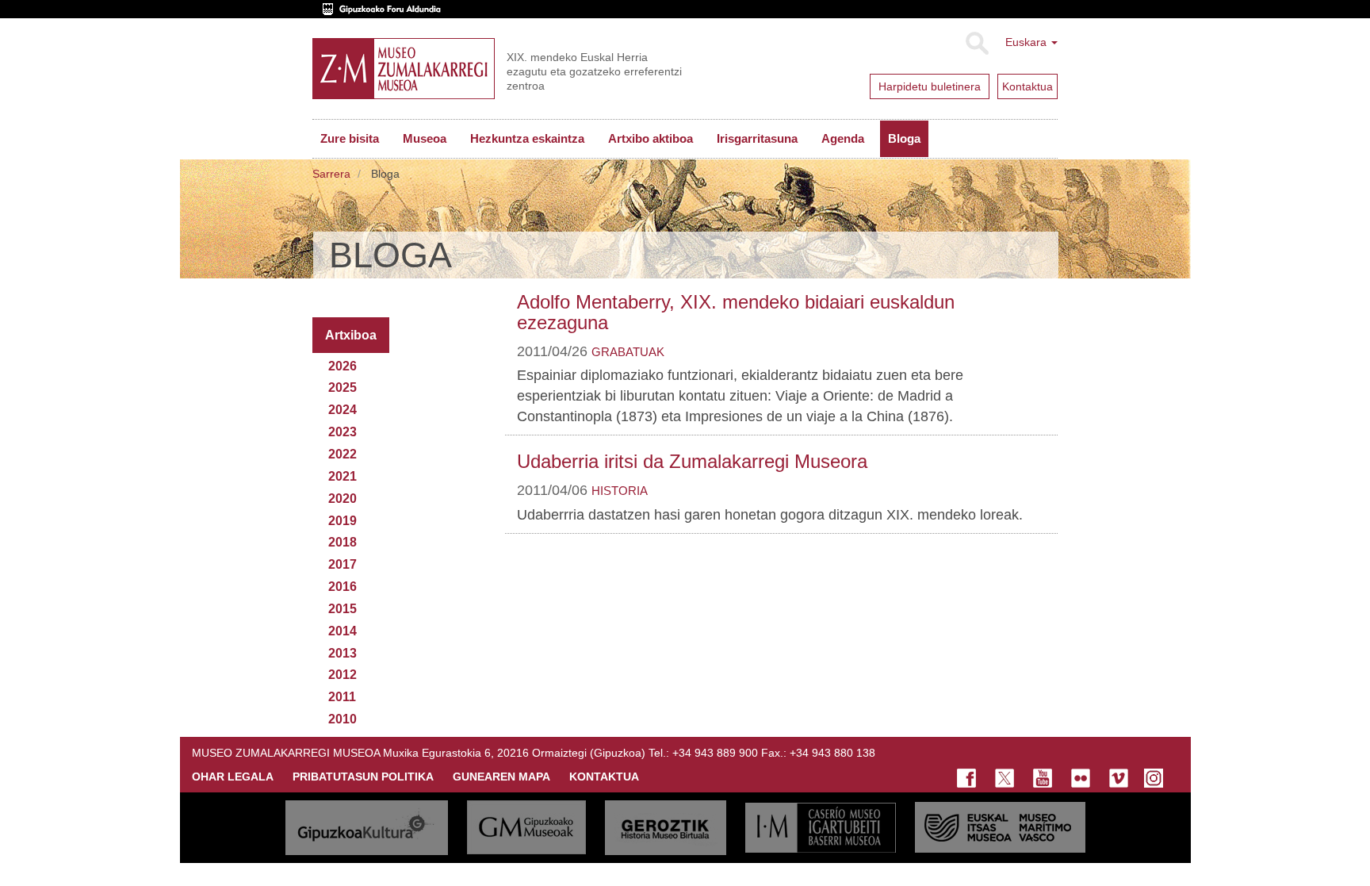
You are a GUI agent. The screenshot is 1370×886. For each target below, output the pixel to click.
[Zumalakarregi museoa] (403, 68)
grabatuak (627, 352)
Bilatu (976, 44)
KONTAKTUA (604, 776)
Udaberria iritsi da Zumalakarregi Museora (692, 461)
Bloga (904, 138)
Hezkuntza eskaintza (527, 138)
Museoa (424, 138)
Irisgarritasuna (757, 138)
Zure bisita (349, 138)
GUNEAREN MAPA (501, 776)
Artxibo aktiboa (650, 138)
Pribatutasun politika (363, 776)
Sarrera (331, 173)
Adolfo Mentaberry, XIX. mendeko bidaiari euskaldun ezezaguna (736, 312)
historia (619, 490)
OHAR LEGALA (233, 776)
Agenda (842, 138)
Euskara (1027, 42)
